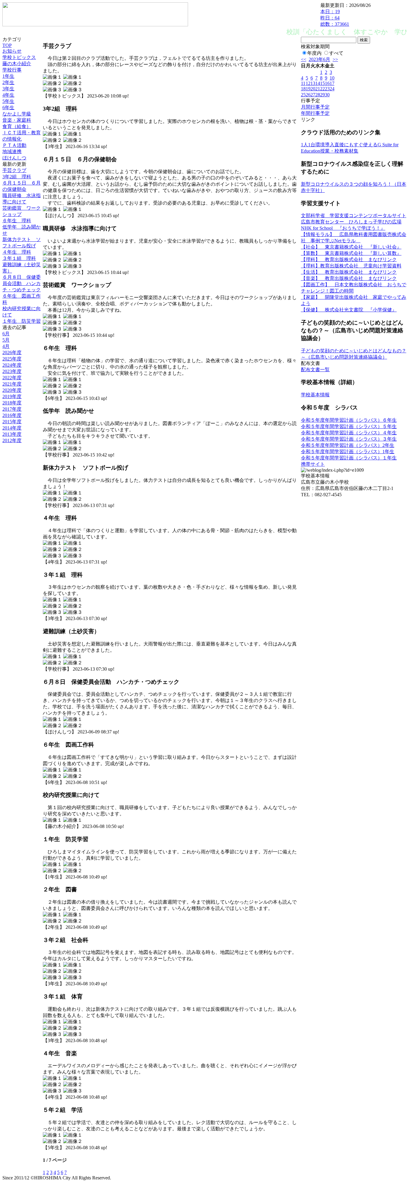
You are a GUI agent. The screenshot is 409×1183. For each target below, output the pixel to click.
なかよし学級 (16, 113)
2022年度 (12, 377)
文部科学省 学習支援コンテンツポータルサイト (353, 215)
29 (322, 94)
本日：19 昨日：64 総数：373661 (334, 18)
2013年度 (12, 434)
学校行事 (12, 69)
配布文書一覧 (315, 369)
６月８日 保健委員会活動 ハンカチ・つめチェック (21, 283)
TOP (7, 45)
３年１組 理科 (19, 258)
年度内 (314, 53)
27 (312, 94)
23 (327, 88)
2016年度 (12, 415)
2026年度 (12, 352)
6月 (6, 333)
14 (317, 83)
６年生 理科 (16, 220)
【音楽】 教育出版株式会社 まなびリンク (349, 278)
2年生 (8, 82)
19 (308, 88)
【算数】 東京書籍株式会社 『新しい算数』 (351, 253)
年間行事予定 (315, 113)
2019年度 (12, 396)
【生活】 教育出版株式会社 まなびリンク (349, 272)
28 (317, 94)
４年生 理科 (16, 252)
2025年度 (12, 358)
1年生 (8, 76)
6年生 (8, 107)
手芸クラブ (14, 170)
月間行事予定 (315, 106)
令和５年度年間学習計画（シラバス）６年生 (349, 420)
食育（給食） (16, 126)
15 (322, 83)
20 (312, 88)
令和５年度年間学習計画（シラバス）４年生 (349, 432)
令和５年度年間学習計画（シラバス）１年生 (349, 457)
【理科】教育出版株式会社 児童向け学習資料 (351, 265)
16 (327, 83)
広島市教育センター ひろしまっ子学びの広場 (351, 221)
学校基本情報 (315, 394)
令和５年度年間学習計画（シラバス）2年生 (347, 445)
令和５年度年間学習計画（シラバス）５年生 (349, 426)
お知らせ (12, 51)
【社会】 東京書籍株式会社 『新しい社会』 (351, 246)
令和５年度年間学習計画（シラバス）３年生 (349, 438)
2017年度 (12, 409)
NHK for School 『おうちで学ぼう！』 (343, 228)
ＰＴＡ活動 (14, 145)
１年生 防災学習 (21, 321)
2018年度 (12, 402)
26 (308, 94)
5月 (6, 339)
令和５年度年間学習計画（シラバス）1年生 (347, 451)
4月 (6, 346)
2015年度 (12, 421)
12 (308, 83)
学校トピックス (19, 57)
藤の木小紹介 (16, 63)
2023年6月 (319, 59)
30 (327, 94)
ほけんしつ (14, 157)
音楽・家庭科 (16, 120)
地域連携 (12, 151)
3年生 (8, 88)
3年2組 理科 (16, 176)
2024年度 (12, 365)
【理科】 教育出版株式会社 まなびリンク (349, 259)
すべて (336, 53)
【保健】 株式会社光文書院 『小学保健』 (349, 309)
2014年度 (12, 427)
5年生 (8, 101)
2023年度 (12, 371)
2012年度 (12, 440)
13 (312, 83)
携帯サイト (313, 464)
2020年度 (12, 390)
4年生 (8, 95)
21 (317, 88)
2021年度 (12, 383)
